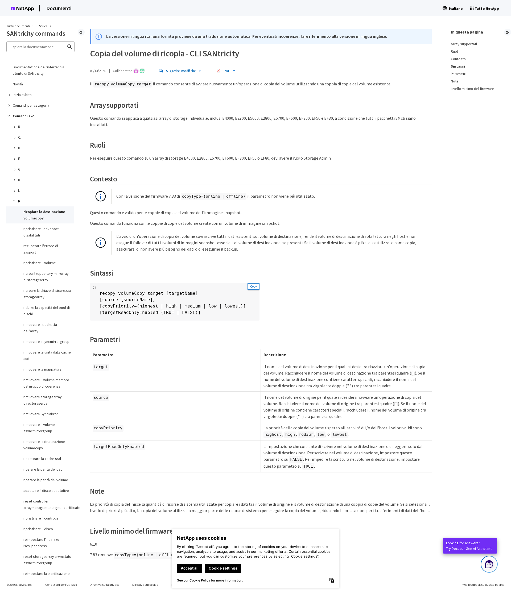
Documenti (59, 8)
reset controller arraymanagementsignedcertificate (48, 504)
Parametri (458, 73)
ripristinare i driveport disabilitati (41, 232)
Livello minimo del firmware (472, 88)
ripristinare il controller (41, 518)
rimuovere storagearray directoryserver (42, 400)
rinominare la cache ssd (42, 458)
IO (20, 179)
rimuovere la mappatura (42, 369)
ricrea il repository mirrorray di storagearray (46, 276)
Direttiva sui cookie (145, 585)
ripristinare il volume (39, 262)
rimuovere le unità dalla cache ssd (47, 355)
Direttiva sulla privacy (104, 585)
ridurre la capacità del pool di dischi (46, 310)
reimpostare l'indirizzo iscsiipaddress (41, 542)
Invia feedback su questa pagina (483, 585)
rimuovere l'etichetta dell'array (40, 327)
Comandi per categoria (31, 105)
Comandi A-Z (23, 116)
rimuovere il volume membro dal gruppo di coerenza (46, 383)
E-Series (42, 26)
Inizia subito (22, 94)
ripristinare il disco (38, 528)
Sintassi (458, 66)
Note (455, 81)
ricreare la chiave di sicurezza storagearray (47, 293)
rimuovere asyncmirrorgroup (46, 341)
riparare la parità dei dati (43, 469)
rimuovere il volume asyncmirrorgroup (39, 427)
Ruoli (455, 51)
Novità (18, 84)
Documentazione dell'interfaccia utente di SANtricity (38, 70)
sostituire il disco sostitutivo (46, 490)
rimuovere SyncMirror (40, 414)
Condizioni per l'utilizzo (61, 585)
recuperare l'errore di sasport (40, 249)
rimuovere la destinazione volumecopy (44, 444)
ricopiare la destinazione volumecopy (44, 215)
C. (19, 137)
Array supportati (464, 43)
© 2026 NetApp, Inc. (19, 585)
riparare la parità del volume (45, 479)
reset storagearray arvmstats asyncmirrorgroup (47, 559)
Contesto (458, 58)
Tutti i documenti (18, 26)
